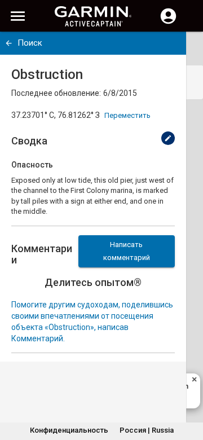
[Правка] (168, 138)
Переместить (127, 115)
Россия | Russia (147, 430)
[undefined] (8, 43)
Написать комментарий (126, 251)
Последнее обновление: (56, 93)
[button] (188, 388)
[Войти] (168, 22)
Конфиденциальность (69, 430)
